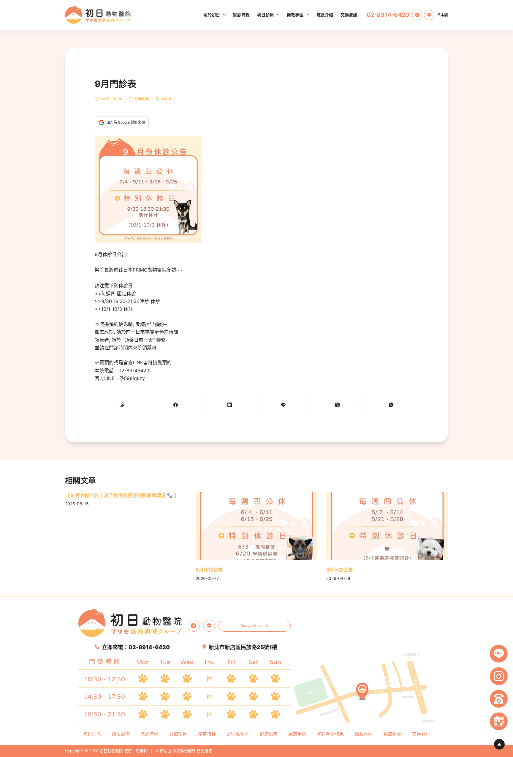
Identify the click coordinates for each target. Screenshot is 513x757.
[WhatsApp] (392, 404)
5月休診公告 (339, 570)
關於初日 (211, 14)
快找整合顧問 (184, 750)
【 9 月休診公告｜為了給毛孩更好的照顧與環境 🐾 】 (122, 495)
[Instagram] (417, 15)
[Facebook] (176, 404)
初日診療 (265, 14)
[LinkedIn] (230, 404)
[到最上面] (499, 744)
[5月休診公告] (387, 526)
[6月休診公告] (256, 526)
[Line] (429, 15)
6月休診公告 (209, 570)
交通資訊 (349, 14)
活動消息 (142, 99)
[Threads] (338, 404)
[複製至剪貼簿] (122, 404)
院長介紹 (324, 14)
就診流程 (241, 14)
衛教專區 (295, 14)
